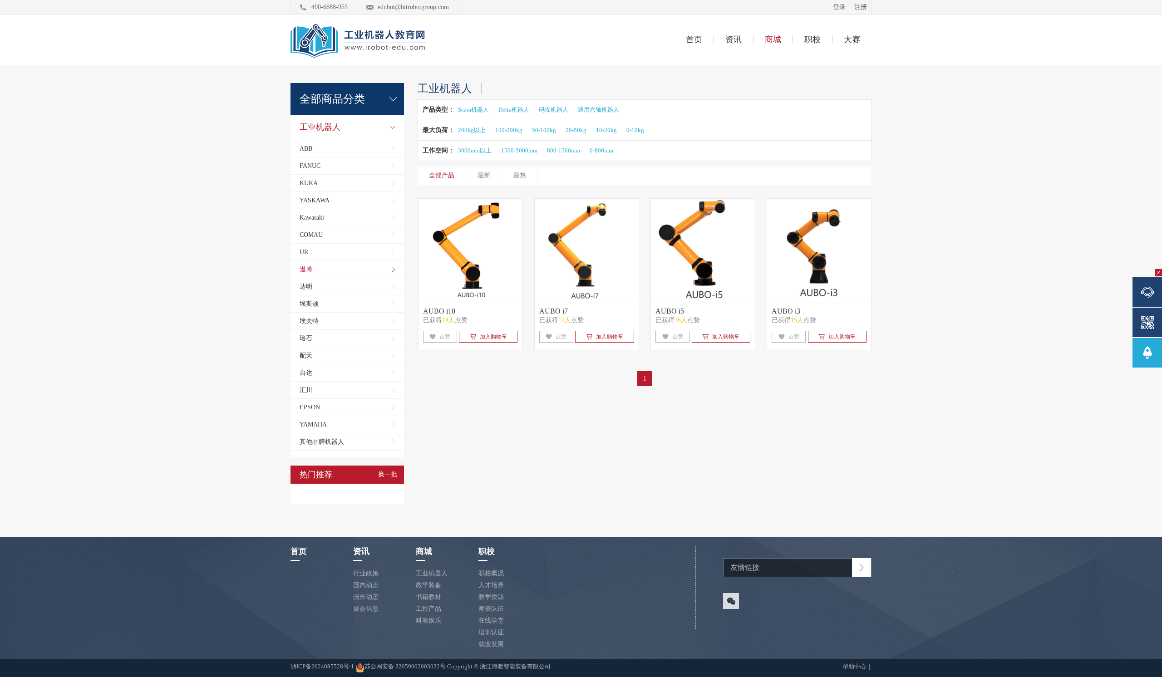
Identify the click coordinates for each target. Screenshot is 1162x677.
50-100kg (544, 130)
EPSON (310, 407)
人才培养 (491, 585)
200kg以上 (472, 130)
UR (304, 252)
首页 (694, 39)
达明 (306, 286)
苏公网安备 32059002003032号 (405, 666)
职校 (812, 39)
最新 (484, 175)
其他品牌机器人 (322, 441)
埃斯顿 (309, 303)
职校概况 (491, 573)
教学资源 (491, 597)
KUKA (309, 183)
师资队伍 (491, 608)
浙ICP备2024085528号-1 (322, 666)
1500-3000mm (519, 150)
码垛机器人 (553, 109)
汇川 (306, 390)
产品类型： (438, 109)
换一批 (387, 474)
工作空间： (438, 150)
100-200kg (508, 130)
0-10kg (635, 130)
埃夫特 (309, 321)
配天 (306, 355)
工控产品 (428, 608)
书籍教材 (428, 597)
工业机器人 (320, 127)
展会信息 (366, 608)
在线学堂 (491, 620)
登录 (839, 7)
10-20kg (606, 130)
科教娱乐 (428, 620)
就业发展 (491, 644)
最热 (519, 175)
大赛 (852, 39)
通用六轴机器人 (598, 109)
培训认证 (491, 632)
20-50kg (576, 130)
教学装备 (428, 585)
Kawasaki (312, 217)
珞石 (306, 338)
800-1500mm (563, 150)
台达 (306, 372)
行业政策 (366, 573)
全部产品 (441, 175)
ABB (306, 148)
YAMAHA (313, 424)
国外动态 (366, 597)
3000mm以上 (475, 150)
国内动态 (366, 585)
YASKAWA (315, 200)
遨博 (306, 269)
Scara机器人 (473, 109)
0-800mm (601, 150)
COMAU (311, 234)
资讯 (733, 39)
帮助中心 (854, 666)
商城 (773, 39)
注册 (860, 7)
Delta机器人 (513, 109)
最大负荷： (438, 130)
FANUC (310, 165)
